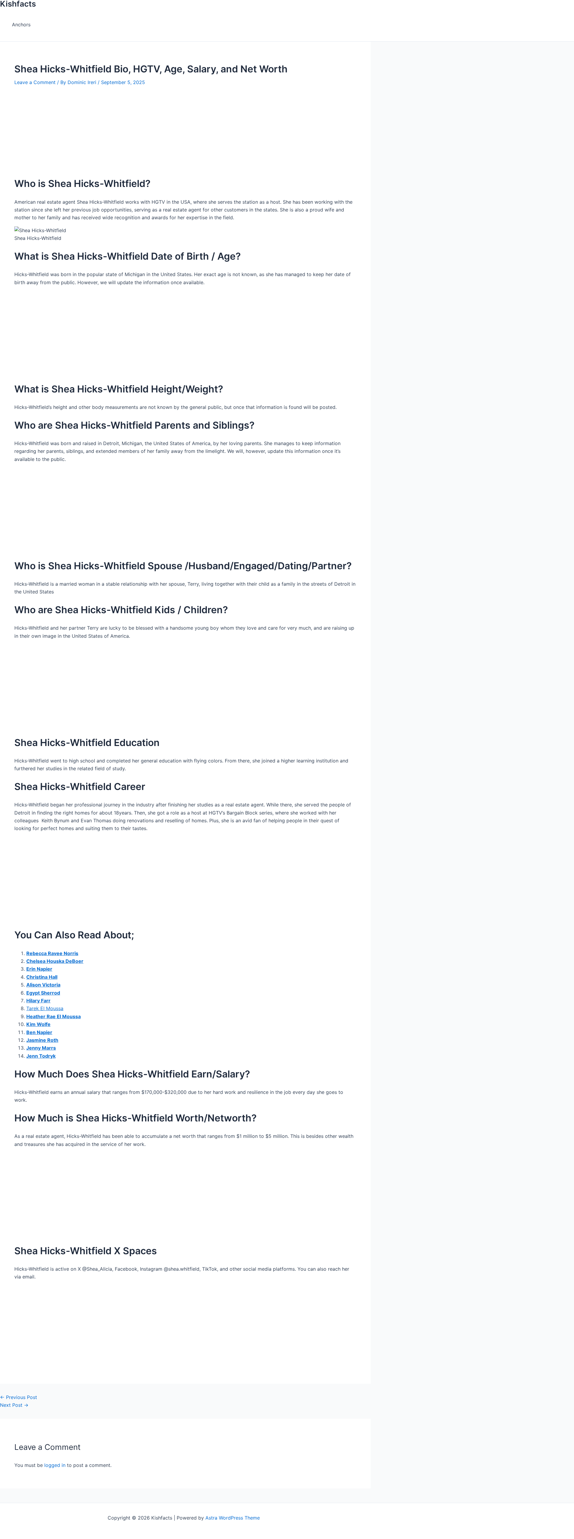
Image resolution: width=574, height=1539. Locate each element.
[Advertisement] (185, 128)
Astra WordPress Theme (232, 1518)
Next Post (14, 1405)
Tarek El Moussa (44, 1008)
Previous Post (18, 1397)
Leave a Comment (35, 82)
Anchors (21, 25)
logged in (54, 1465)
